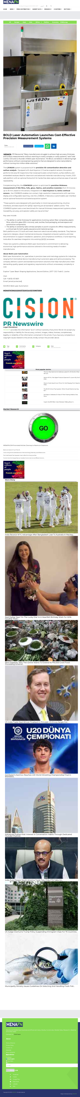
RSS (14, 1086)
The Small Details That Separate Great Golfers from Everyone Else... (20, 455)
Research (47, 9)
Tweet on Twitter (39, 146)
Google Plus (16, 1079)
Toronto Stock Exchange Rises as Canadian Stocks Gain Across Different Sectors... (24, 458)
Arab (24, 22)
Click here (17, 1034)
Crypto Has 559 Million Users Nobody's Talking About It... (59, 402)
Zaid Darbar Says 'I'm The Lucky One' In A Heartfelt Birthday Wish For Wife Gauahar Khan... (38, 618)
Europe (16, 22)
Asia (30, 22)
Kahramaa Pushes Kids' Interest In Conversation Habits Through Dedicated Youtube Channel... (38, 835)
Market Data (36, 9)
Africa (37, 22)
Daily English (11, 1059)
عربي (42, 6)
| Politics (45, 22)
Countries (57, 9)
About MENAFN (10, 1052)
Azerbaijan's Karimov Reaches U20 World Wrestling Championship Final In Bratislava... (38, 776)
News (12, 9)
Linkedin (15, 1084)
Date (6, 145)
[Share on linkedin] (53, 146)
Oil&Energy (65, 22)
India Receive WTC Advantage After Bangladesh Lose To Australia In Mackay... (39, 535)
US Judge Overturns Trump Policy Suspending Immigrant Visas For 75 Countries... (41, 932)
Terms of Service (10, 1043)
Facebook (15, 1074)
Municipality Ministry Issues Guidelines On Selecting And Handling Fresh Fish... (40, 986)
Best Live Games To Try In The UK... (11, 449)
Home (5, 9)
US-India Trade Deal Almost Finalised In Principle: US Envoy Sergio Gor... (36, 722)
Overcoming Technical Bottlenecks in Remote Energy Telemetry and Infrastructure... (24, 452)
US (7, 22)
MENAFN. (14, 1092)
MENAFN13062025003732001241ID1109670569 (22, 290)
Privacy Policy (10, 1045)
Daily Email (16, 1081)
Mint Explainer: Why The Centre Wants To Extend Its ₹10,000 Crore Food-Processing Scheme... (37, 663)
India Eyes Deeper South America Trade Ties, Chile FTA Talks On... (34, 880)
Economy (55, 22)
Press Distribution (23, 9)
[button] (46, 6)
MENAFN (7, 154)
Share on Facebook (28, 146)
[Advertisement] (31, 15)
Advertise (8, 1050)
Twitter (15, 1077)
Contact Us (9, 1047)
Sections (67, 9)
